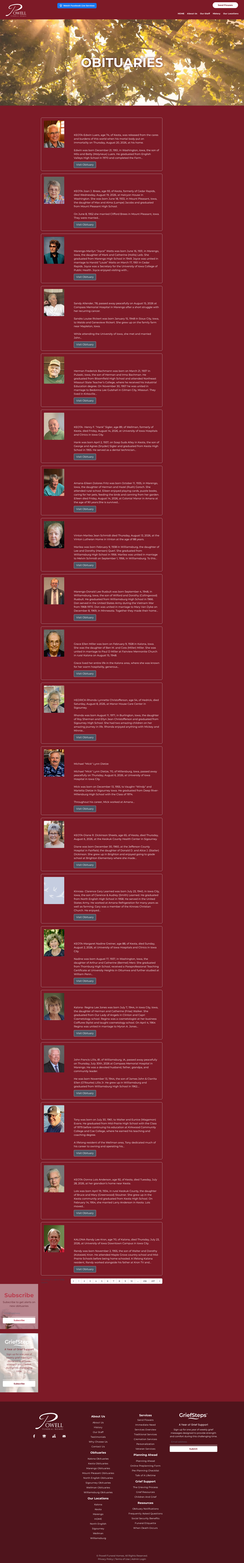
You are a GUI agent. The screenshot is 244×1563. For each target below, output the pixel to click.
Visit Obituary (85, 164)
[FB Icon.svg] (34, 1436)
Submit (193, 1448)
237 (153, 1281)
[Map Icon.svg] (54, 1436)
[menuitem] (181, 13)
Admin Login (138, 1559)
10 (132, 1281)
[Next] (159, 1281)
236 (145, 1281)
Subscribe (19, 1320)
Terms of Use (122, 1559)
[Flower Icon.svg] (44, 1436)
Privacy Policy (105, 1559)
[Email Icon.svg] (64, 1436)
